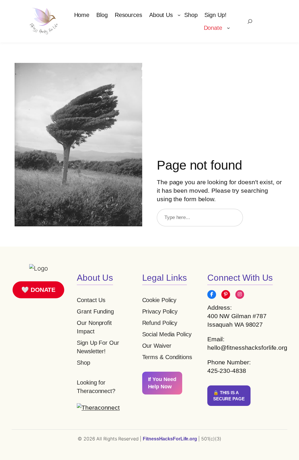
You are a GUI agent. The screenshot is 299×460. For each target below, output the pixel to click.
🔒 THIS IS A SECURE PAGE (229, 395)
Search (266, 217)
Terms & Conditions (167, 357)
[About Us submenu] (179, 14)
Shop (83, 362)
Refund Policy (160, 323)
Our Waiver (156, 345)
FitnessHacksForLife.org (170, 438)
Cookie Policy (159, 300)
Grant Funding (95, 311)
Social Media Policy (167, 334)
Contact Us (91, 300)
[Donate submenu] (228, 27)
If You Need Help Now (162, 383)
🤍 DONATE (38, 289)
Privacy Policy (160, 311)
